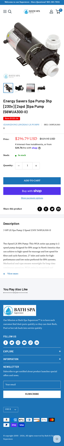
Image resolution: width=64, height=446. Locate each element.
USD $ (8, 409)
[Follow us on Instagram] (18, 342)
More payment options (32, 198)
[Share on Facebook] (39, 209)
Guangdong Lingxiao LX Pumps (21, 125)
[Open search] (10, 11)
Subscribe (32, 394)
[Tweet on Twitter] (52, 209)
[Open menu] (5, 11)
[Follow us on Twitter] (12, 342)
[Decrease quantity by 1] (18, 165)
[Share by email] (58, 209)
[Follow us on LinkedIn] (36, 342)
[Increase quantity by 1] (36, 165)
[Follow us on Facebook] (5, 342)
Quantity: (8, 165)
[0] (58, 12)
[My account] (51, 11)
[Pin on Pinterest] (46, 209)
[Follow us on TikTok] (30, 342)
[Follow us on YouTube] (24, 342)
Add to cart (32, 181)
